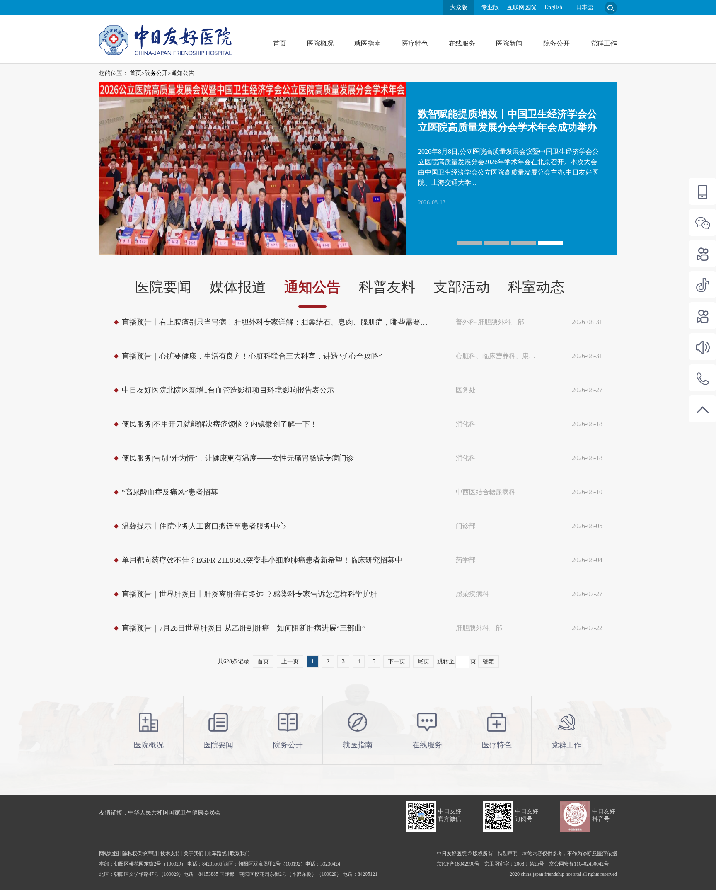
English (553, 7)
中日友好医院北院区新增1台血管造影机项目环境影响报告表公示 (228, 390)
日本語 (584, 7)
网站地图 (109, 853)
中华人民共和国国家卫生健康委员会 (174, 813)
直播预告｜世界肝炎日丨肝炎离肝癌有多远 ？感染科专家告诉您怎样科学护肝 (249, 594)
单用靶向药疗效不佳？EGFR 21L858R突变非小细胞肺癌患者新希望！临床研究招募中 (262, 560)
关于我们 (193, 853)
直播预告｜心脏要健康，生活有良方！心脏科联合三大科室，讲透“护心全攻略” (252, 356)
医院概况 (320, 43)
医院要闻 (163, 287)
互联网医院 (521, 7)
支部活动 (461, 287)
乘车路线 (217, 853)
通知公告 (312, 287)
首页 (279, 43)
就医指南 (367, 43)
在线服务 (462, 43)
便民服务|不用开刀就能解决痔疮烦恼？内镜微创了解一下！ (219, 424)
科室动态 (536, 287)
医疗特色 (415, 43)
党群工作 (603, 43)
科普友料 (387, 287)
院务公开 (556, 43)
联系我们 (240, 853)
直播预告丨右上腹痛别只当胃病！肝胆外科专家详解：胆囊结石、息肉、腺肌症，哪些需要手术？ (278, 322)
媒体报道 (238, 287)
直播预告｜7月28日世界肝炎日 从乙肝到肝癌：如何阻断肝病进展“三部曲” (243, 628)
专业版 (490, 7)
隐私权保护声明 (139, 853)
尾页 (423, 661)
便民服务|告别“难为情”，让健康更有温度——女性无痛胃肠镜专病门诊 (238, 458)
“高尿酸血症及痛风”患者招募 (170, 492)
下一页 (396, 661)
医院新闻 (509, 43)
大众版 (458, 7)
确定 (488, 661)
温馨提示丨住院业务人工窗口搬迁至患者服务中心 (204, 526)
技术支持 (170, 853)
